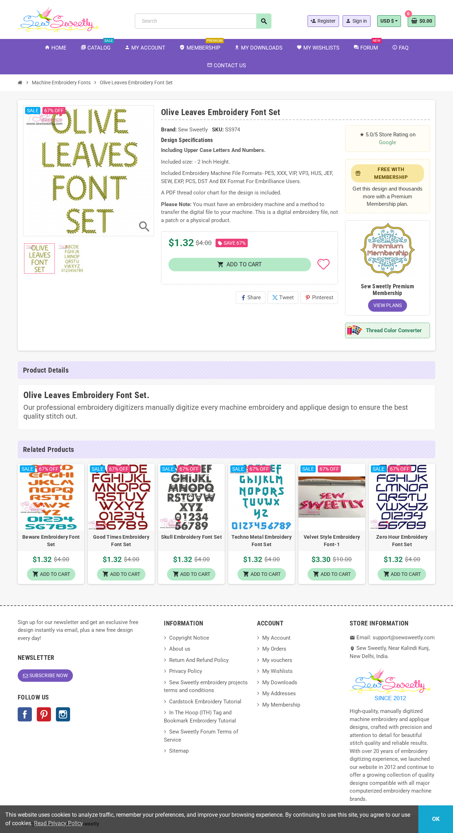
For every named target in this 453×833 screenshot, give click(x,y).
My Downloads (279, 682)
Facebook (25, 714)
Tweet (283, 297)
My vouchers (277, 660)
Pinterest (319, 297)
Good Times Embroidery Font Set (121, 540)
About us (179, 649)
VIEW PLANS (387, 305)
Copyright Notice (189, 638)
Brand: (169, 129)
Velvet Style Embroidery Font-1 (332, 540)
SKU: (218, 129)
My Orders (274, 649)
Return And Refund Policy (199, 660)
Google (387, 142)
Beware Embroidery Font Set (51, 540)
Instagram (63, 714)
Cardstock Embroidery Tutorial (205, 701)
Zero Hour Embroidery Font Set (402, 540)
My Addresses (279, 693)
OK (436, 819)
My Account (276, 638)
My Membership (281, 705)
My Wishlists (277, 671)
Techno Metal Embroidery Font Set (261, 540)
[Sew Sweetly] (58, 19)
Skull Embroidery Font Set (191, 537)
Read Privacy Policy (58, 823)
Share (250, 297)
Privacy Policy (185, 671)
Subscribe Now (48, 675)
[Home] (20, 82)
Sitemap (179, 751)
